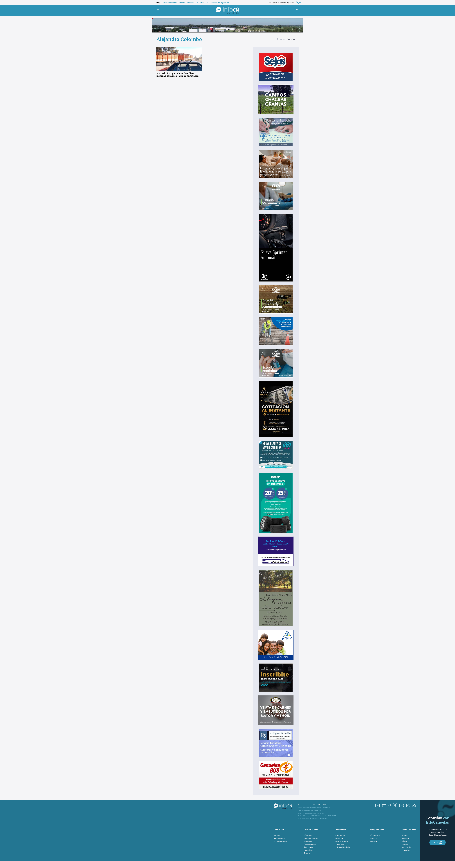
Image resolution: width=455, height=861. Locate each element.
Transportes (373, 838)
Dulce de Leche (340, 835)
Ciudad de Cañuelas (311, 838)
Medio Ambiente (170, 2)
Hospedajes (308, 850)
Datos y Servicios (376, 829)
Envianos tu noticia (280, 841)
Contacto (277, 835)
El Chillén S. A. (202, 2)
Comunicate (279, 829)
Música (404, 841)
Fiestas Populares (310, 844)
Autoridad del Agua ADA (219, 2)
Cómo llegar (308, 835)
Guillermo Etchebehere (343, 847)
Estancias (307, 853)
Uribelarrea (308, 841)
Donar (435, 842)
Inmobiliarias (373, 841)
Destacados (340, 829)
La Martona (339, 838)
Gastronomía (308, 847)
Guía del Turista (311, 829)
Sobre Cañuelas (409, 829)
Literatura (405, 844)
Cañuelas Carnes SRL (187, 2)
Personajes (406, 850)
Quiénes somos (279, 838)
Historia (404, 835)
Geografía (405, 838)
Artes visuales (407, 847)
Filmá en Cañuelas (341, 841)
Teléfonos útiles (374, 835)
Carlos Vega (339, 844)
